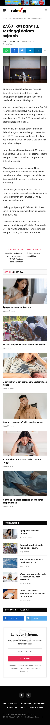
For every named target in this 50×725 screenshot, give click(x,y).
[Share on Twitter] (22, 50)
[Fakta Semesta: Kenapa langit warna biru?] (10, 563)
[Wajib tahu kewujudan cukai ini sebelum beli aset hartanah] (10, 577)
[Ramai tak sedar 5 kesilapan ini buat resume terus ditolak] (10, 594)
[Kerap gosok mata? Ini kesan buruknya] (25, 406)
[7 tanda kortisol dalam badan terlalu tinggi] (25, 443)
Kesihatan (26, 704)
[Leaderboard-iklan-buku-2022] (25, 5)
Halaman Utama (11, 704)
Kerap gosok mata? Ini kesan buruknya (23, 422)
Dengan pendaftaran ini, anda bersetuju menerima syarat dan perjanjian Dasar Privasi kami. (25, 668)
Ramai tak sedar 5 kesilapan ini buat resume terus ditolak (32, 593)
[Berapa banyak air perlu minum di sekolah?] (25, 328)
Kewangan (39, 704)
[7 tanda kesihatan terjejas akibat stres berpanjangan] (25, 483)
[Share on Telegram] (30, 50)
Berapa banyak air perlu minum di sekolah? (25, 344)
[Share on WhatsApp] (6, 50)
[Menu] (4, 10)
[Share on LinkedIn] (38, 50)
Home (5, 18)
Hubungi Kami (36, 708)
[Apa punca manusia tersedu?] (25, 291)
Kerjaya (24, 708)
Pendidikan (12, 708)
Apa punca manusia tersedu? (18, 307)
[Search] (46, 10)
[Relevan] (26, 10)
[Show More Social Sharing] (44, 50)
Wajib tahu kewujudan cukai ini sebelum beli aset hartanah (33, 577)
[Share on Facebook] (14, 50)
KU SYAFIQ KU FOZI (12, 41)
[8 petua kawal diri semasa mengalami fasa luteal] (25, 365)
